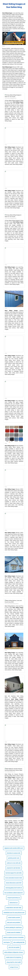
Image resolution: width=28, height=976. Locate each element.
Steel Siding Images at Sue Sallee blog (14, 5)
